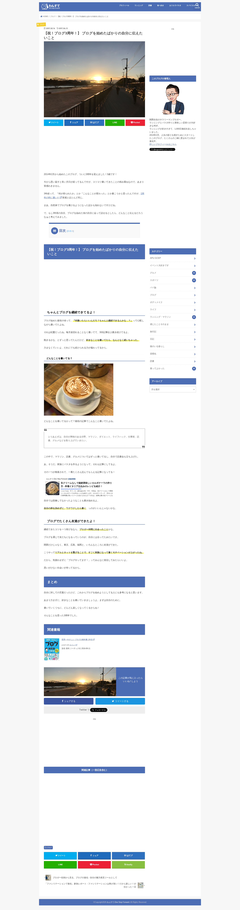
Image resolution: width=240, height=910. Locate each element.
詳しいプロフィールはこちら (163, 144)
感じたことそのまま (159, 324)
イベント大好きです (159, 265)
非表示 (70, 231)
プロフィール (124, 5)
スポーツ (154, 280)
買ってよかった (157, 368)
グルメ (153, 273)
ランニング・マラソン (160, 317)
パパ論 (153, 287)
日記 (152, 339)
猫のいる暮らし (157, 346)
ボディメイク (156, 302)
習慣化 (153, 354)
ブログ (49, 848)
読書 (150, 5)
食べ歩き (160, 5)
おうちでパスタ (175, 5)
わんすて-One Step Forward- (118, 902)
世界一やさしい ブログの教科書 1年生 (77, 639)
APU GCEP (155, 258)
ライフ (153, 309)
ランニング (139, 5)
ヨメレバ (72, 645)
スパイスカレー (192, 5)
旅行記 (153, 332)
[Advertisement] (94, 148)
